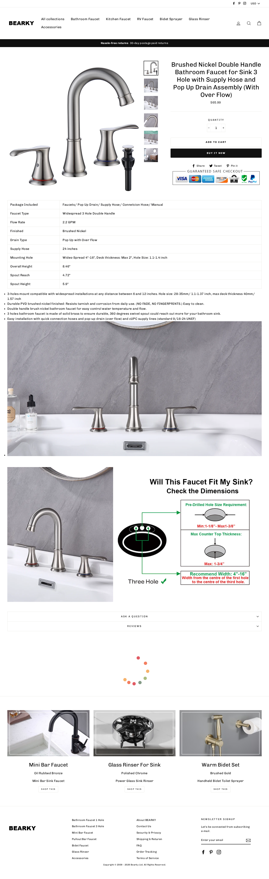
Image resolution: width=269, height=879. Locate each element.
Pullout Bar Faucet (84, 839)
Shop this (221, 789)
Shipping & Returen (149, 839)
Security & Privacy (149, 832)
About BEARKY (146, 820)
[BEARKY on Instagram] (219, 852)
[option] (134, 43)
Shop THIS (48, 789)
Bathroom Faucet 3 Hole (88, 826)
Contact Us (144, 826)
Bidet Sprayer (171, 19)
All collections (52, 19)
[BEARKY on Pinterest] (211, 852)
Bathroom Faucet (85, 19)
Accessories (51, 27)
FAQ (139, 845)
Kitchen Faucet (118, 19)
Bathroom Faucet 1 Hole (88, 820)
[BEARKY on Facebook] (203, 852)
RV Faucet (145, 19)
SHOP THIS (134, 789)
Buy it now (216, 153)
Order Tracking (147, 851)
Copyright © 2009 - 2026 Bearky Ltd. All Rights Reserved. (134, 864)
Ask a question (134, 616)
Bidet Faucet (80, 845)
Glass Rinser (199, 19)
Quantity (216, 119)
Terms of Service (148, 858)
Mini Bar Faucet (82, 832)
